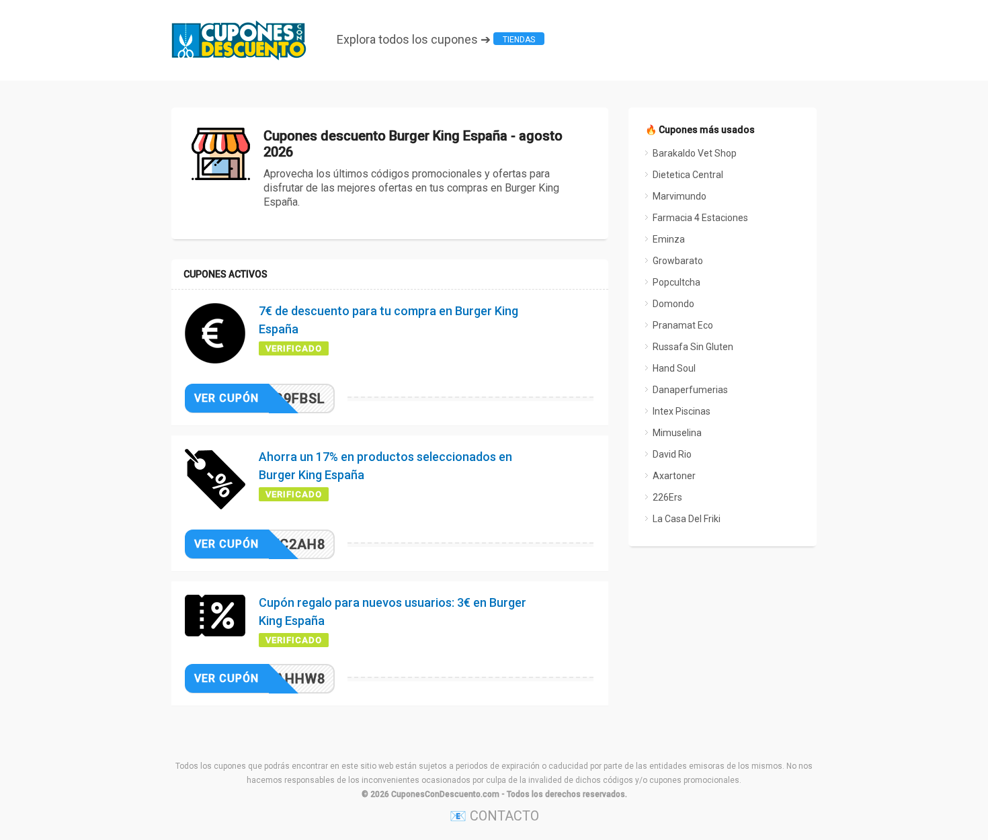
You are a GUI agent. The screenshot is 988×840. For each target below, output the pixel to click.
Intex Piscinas (681, 411)
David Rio (672, 454)
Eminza (669, 239)
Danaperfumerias (690, 389)
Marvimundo (679, 196)
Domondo (673, 303)
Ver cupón (226, 398)
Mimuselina (677, 432)
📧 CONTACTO (494, 816)
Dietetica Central (688, 174)
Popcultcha (676, 282)
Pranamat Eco (683, 325)
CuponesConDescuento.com (445, 794)
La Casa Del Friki (687, 518)
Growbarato (678, 260)
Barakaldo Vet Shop (695, 153)
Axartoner (674, 475)
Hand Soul (674, 368)
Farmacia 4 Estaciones (700, 217)
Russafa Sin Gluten (693, 346)
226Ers (667, 497)
